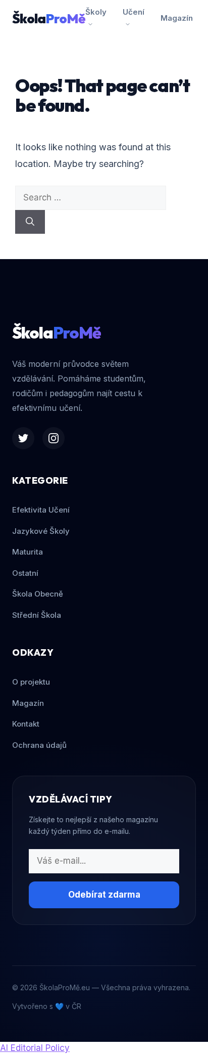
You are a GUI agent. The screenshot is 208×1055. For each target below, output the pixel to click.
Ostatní (25, 573)
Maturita (27, 552)
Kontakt (25, 724)
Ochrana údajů (39, 745)
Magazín (177, 18)
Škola (48, 18)
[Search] (30, 222)
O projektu (31, 682)
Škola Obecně (37, 594)
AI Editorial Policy (35, 1048)
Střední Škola (36, 615)
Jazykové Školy (41, 531)
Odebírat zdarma (104, 895)
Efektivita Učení (41, 510)
